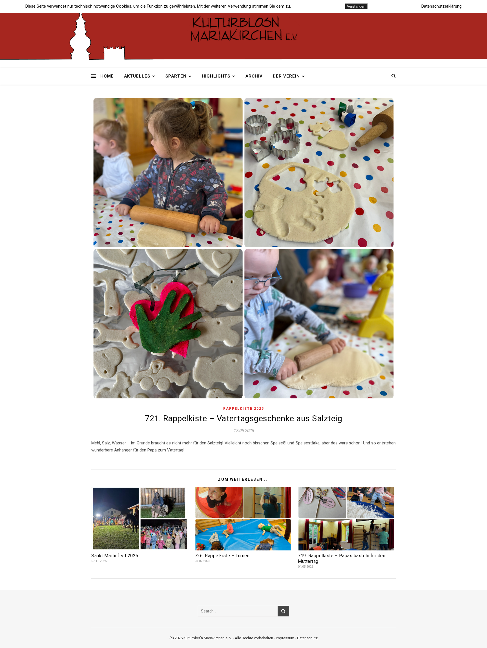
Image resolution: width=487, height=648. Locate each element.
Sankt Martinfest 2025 (114, 555)
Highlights (216, 76)
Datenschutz (307, 638)
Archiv (254, 76)
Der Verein (286, 76)
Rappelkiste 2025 (243, 409)
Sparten (176, 76)
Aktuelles (137, 76)
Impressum (285, 638)
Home (107, 76)
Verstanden (356, 6)
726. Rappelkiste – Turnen (222, 555)
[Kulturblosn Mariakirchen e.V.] (243, 28)
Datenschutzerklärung (441, 6)
